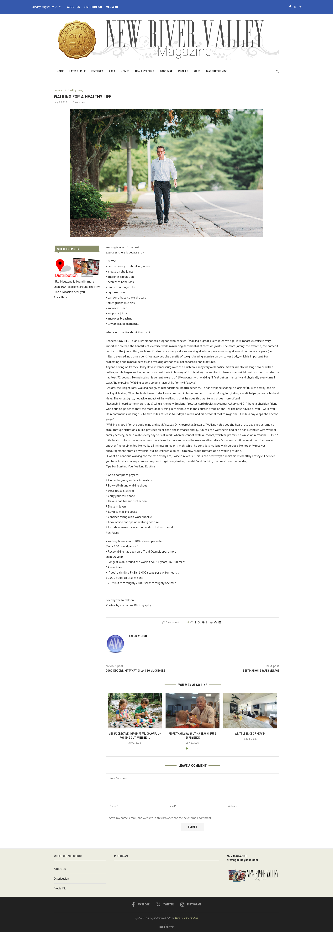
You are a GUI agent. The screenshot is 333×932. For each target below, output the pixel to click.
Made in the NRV (216, 71)
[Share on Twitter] (199, 622)
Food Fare (166, 71)
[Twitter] (294, 7)
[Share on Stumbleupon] (215, 622)
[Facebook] (290, 7)
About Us (73, 7)
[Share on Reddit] (211, 622)
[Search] (277, 71)
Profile (183, 71)
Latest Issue (77, 71)
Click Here (60, 297)
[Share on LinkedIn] (207, 622)
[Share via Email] (220, 622)
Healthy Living (144, 71)
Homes (125, 71)
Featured (97, 71)
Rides (197, 71)
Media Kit (112, 7)
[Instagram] (300, 7)
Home (60, 71)
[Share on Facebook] (195, 622)
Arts (112, 71)
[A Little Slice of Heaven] (250, 711)
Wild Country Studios (186, 918)
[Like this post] (191, 622)
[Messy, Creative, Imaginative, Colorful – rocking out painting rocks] (135, 711)
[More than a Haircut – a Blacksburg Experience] (192, 711)
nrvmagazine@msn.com (242, 860)
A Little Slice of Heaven (250, 733)
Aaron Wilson (138, 636)
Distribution (93, 7)
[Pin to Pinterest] (203, 622)
